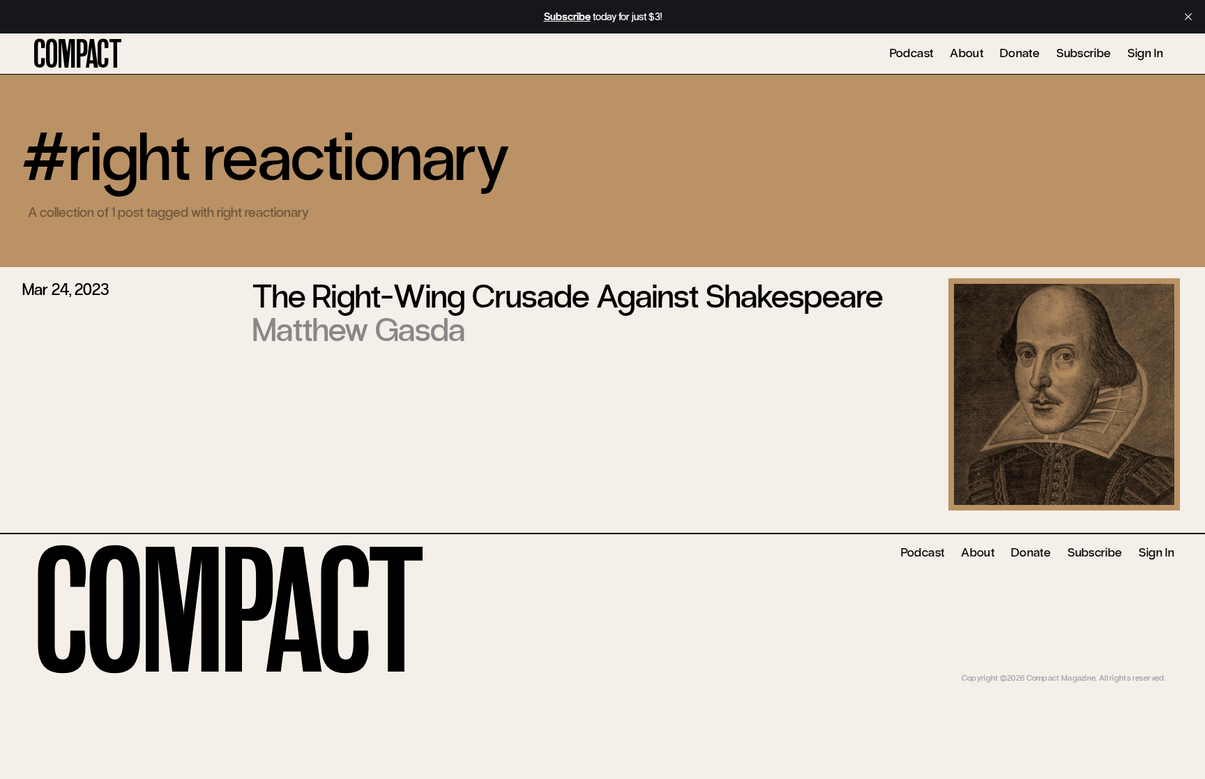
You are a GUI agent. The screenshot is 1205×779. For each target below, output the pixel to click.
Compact (77, 55)
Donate (1020, 53)
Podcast (912, 53)
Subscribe (1083, 53)
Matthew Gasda (358, 330)
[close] (1188, 17)
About (966, 53)
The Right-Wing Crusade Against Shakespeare (567, 296)
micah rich (1148, 667)
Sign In (1145, 53)
